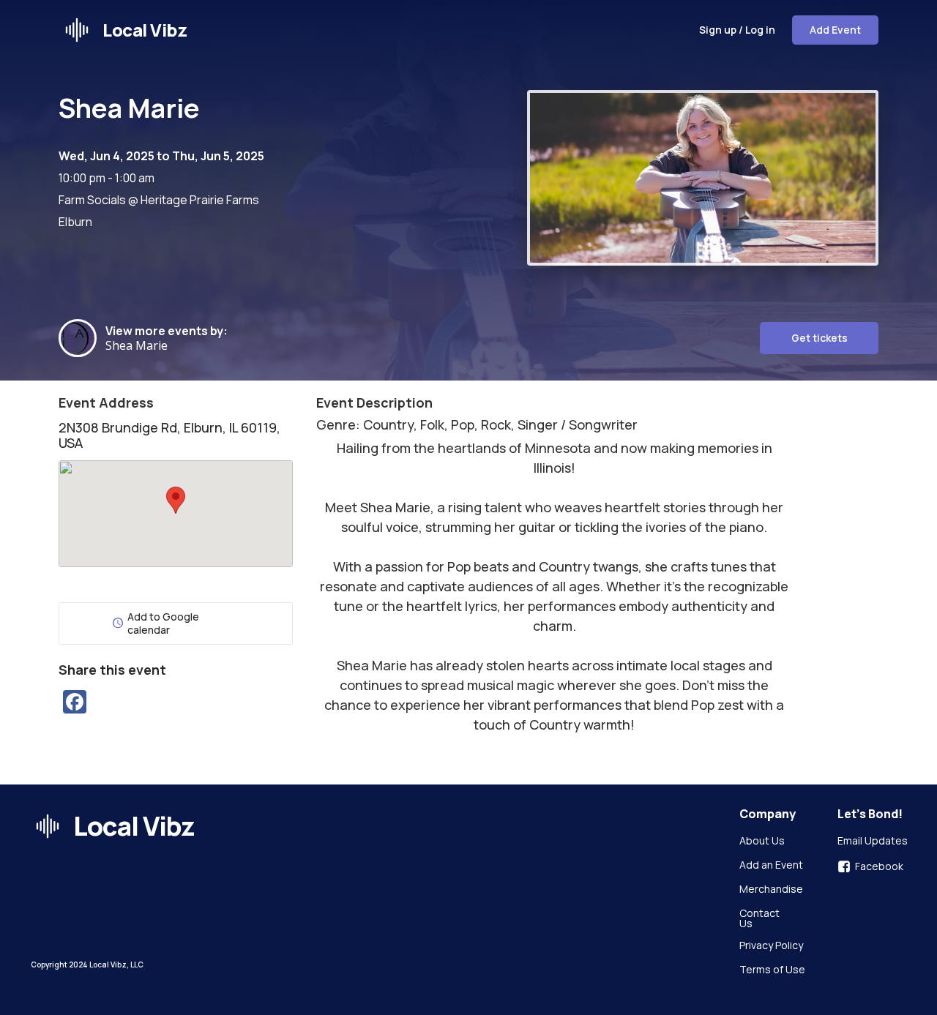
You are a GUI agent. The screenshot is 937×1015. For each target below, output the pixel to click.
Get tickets (819, 338)
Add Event (835, 30)
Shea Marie (142, 345)
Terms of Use (772, 970)
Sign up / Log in (737, 30)
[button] (175, 500)
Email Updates (872, 841)
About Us (762, 841)
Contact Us (760, 918)
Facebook (879, 866)
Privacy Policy (771, 946)
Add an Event (771, 866)
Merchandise (771, 890)
